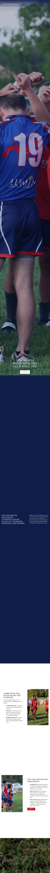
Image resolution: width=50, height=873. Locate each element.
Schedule (25, 372)
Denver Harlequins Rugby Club (12, 4)
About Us (31, 809)
